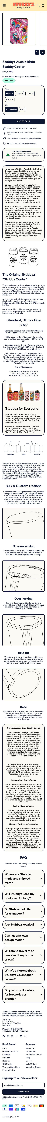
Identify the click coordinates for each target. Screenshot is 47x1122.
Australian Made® (34, 1054)
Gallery (29, 1061)
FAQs (4, 1048)
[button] (38, 5)
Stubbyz (12, 1097)
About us (30, 1048)
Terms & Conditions (11, 1067)
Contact (6, 1054)
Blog (28, 1057)
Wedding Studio (33, 1067)
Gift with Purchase (10, 1051)
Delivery (6, 1057)
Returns (6, 1061)
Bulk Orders (31, 1064)
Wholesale (30, 1051)
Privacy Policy (8, 1070)
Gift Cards (7, 1064)
